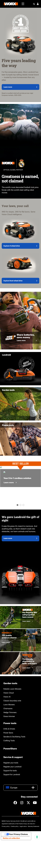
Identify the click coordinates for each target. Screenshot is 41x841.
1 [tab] (17, 505)
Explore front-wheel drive (13, 281)
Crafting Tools (9, 740)
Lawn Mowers (9, 704)
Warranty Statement (33, 826)
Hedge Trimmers (10, 712)
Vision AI (6, 697)
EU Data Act (31, 824)
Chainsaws (7, 708)
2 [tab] (20, 505)
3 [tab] (23, 505)
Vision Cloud (8, 693)
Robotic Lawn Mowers (12, 689)
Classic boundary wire (12, 701)
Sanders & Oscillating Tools (14, 737)
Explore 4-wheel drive (12, 246)
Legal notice (23, 826)
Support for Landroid (11, 774)
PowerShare (10, 748)
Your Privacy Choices (18, 834)
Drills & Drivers (9, 729)
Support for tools (10, 770)
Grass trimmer (9, 716)
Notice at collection (11, 838)
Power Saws (8, 733)
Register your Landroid (12, 767)
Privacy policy (6, 826)
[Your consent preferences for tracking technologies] (37, 837)
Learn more (8, 87)
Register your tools (10, 763)
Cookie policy (14, 826)
